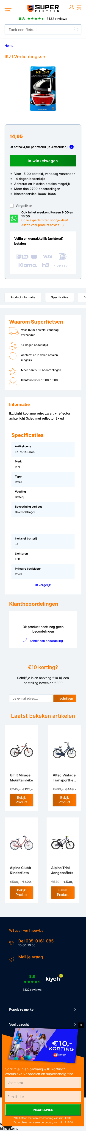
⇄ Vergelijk (43, 585)
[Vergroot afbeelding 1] (43, 88)
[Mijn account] (71, 10)
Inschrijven (65, 698)
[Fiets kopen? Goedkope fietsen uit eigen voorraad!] (43, 11)
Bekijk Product (21, 800)
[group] (43, 88)
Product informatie (23, 297)
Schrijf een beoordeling (46, 641)
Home (9, 45)
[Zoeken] (76, 30)
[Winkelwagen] (78, 10)
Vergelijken (24, 206)
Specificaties (59, 297)
